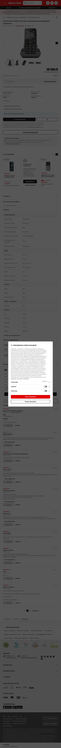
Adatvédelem (13, 378)
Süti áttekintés (26, 378)
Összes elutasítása (30, 401)
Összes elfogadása (30, 397)
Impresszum (19, 378)
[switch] (45, 386)
